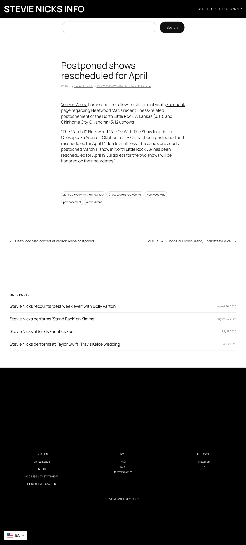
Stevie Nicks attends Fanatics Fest (42, 331)
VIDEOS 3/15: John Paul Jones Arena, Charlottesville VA (189, 241)
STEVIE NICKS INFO (44, 9)
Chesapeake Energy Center (125, 194)
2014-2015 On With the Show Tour (83, 194)
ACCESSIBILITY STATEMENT (41, 476)
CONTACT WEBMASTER (41, 484)
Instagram (204, 461)
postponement (72, 202)
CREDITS (42, 469)
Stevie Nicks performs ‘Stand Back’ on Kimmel (52, 319)
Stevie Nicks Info (83, 86)
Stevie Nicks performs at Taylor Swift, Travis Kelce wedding (65, 344)
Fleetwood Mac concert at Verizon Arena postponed (54, 241)
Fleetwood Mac (105, 110)
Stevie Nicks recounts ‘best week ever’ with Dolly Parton (63, 306)
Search (172, 27)
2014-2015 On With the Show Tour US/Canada (123, 86)
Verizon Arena (74, 104)
